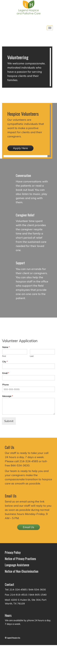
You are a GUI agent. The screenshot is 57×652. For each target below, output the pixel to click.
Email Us (28, 527)
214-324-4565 (28, 461)
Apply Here (20, 148)
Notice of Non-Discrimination (21, 571)
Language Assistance (17, 565)
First (4, 356)
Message (7, 396)
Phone (5, 384)
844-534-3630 (20, 465)
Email (5, 373)
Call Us (9, 447)
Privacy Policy (13, 552)
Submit (8, 421)
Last (31, 356)
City (5, 361)
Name (6, 347)
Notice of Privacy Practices (20, 558)
